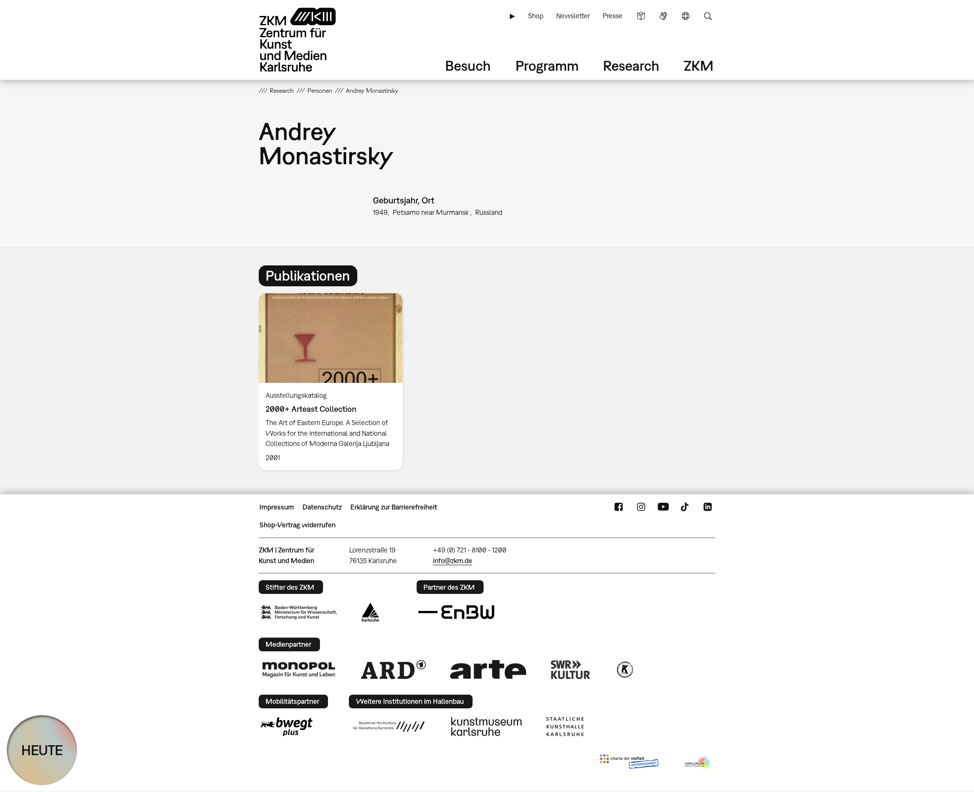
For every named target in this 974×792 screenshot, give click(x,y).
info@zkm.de (452, 561)
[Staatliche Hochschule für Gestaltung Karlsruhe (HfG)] (389, 726)
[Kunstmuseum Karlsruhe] (486, 726)
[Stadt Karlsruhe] (370, 612)
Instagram (641, 507)
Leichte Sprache (641, 16)
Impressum (276, 507)
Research (631, 65)
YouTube (663, 507)
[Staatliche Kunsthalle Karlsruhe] (565, 726)
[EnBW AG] (456, 612)
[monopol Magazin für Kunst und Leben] (299, 669)
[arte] (488, 669)
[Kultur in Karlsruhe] (624, 669)
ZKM (698, 65)
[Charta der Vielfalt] (629, 763)
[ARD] (393, 669)
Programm (547, 65)
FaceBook (618, 507)
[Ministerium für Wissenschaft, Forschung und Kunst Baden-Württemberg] (299, 612)
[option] (334, 381)
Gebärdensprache (663, 16)
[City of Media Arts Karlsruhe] (698, 763)
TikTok (685, 507)
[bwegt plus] (286, 726)
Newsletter (573, 16)
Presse (612, 16)
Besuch (468, 65)
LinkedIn (707, 507)
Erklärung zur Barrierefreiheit (393, 507)
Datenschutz (322, 507)
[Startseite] (308, 40)
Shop (535, 16)
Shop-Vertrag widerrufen (297, 525)
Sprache (685, 16)
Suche (707, 16)
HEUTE (42, 750)
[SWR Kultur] (570, 669)
